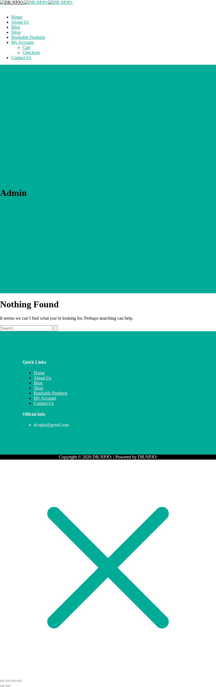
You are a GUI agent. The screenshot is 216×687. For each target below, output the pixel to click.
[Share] (13, 681)
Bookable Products (51, 393)
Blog (38, 383)
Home (39, 372)
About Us (42, 377)
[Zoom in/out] (2, 681)
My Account (45, 398)
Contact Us (44, 403)
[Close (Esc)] (19, 681)
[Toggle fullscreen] (8, 681)
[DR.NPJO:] (12, 2)
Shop (38, 388)
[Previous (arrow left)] (2, 686)
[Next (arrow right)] (8, 686)
